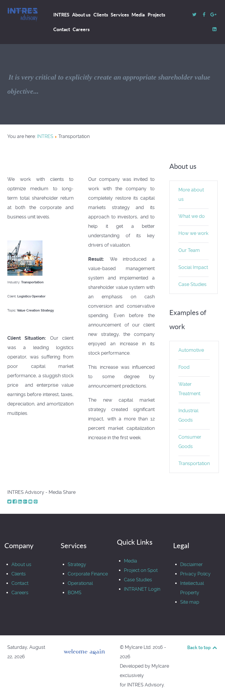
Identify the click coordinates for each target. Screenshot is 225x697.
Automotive (191, 350)
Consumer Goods (189, 441)
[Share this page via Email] (31, 501)
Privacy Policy (195, 574)
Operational (80, 583)
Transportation (194, 463)
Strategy (77, 564)
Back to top (199, 647)
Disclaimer (191, 564)
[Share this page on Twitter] (10, 501)
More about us (191, 194)
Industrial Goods (188, 415)
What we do (191, 216)
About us (21, 564)
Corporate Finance (88, 574)
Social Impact (193, 267)
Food (184, 367)
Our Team (189, 250)
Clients (18, 574)
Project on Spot (141, 570)
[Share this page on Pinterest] (36, 501)
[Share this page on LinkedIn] (20, 501)
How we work (193, 233)
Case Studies (192, 284)
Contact (19, 583)
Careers (19, 592)
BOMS (74, 592)
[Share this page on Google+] (25, 501)
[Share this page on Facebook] (15, 501)
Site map (189, 602)
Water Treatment (189, 388)
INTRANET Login (142, 589)
